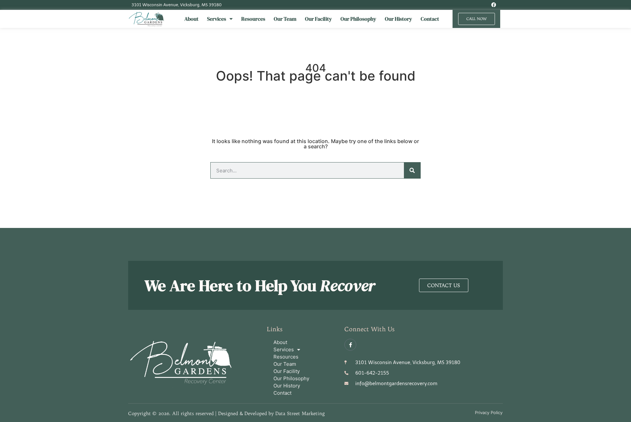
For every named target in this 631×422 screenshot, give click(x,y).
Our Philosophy (358, 18)
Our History (398, 18)
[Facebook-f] (350, 345)
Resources (253, 18)
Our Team (285, 18)
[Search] (412, 170)
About (191, 18)
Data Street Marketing (300, 413)
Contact (430, 18)
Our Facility (318, 18)
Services (216, 18)
